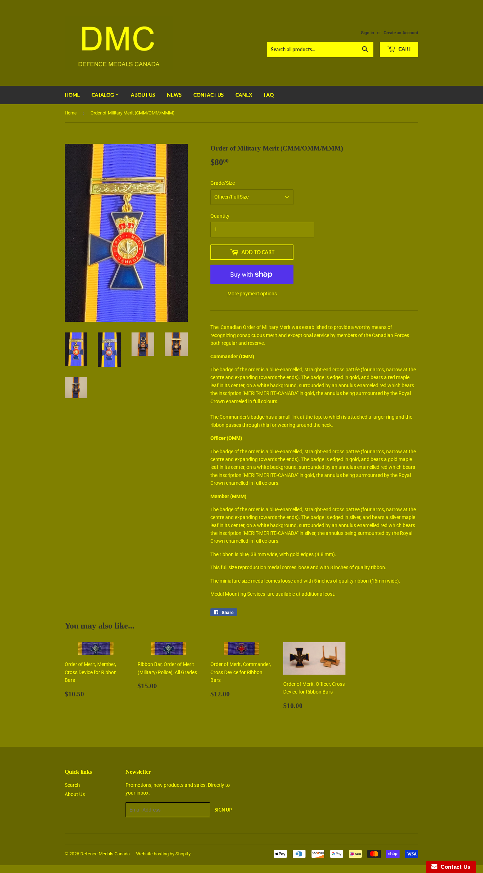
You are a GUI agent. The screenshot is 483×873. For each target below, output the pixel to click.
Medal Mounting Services (237, 594)
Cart (404, 49)
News (174, 95)
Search (72, 785)
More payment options (252, 293)
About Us (143, 95)
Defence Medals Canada (105, 853)
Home (72, 95)
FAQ (269, 95)
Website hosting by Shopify (163, 853)
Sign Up (223, 810)
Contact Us (208, 95)
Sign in (367, 32)
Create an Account (401, 32)
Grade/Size (222, 183)
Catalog (103, 95)
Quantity (219, 216)
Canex (243, 95)
